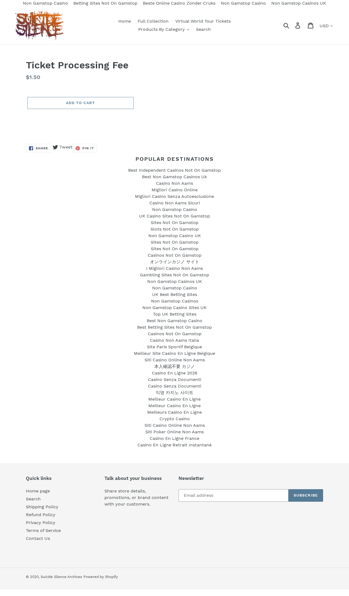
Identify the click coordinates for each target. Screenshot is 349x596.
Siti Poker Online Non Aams (174, 431)
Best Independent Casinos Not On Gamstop (174, 170)
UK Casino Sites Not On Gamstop (174, 216)
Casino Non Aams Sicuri (174, 202)
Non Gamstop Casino (174, 209)
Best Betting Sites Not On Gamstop (174, 327)
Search (33, 498)
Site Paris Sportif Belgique (174, 346)
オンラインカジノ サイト (174, 261)
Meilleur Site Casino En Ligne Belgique (174, 353)
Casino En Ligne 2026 (174, 373)
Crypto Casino (175, 418)
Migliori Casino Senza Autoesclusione (174, 196)
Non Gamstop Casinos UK (174, 281)
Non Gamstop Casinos (174, 301)
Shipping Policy (42, 506)
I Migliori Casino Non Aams (174, 268)
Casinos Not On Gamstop (174, 255)
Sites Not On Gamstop (174, 222)
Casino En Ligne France (174, 438)
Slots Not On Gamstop (175, 229)
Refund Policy (40, 514)
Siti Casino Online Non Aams (175, 359)
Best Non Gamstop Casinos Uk (174, 176)
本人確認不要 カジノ (174, 366)
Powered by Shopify (100, 577)
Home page (38, 491)
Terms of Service (43, 530)
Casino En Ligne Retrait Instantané (174, 444)
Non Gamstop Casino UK (174, 235)
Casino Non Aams (174, 183)
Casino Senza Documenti (174, 379)
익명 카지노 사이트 (174, 392)
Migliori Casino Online (175, 189)
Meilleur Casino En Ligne (174, 399)
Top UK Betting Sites (174, 314)
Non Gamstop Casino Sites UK (174, 307)
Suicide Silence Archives (61, 577)
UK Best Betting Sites (174, 294)
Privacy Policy (40, 522)
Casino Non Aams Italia (174, 340)
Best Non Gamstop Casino (174, 320)
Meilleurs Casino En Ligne (174, 412)
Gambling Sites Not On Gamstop (174, 274)
